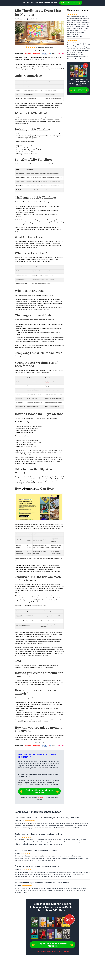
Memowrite (18, 107)
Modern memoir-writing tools (41, 653)
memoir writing (48, 295)
